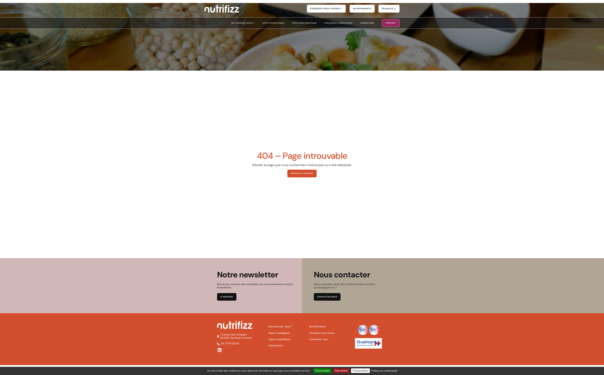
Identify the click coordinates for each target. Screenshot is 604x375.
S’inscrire (226, 296)
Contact (391, 23)
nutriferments (362, 8)
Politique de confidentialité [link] (384, 370)
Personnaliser (360, 370)
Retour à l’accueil (302, 173)
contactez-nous (327, 296)
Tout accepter (322, 370)
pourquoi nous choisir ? (326, 8)
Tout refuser (341, 370)
